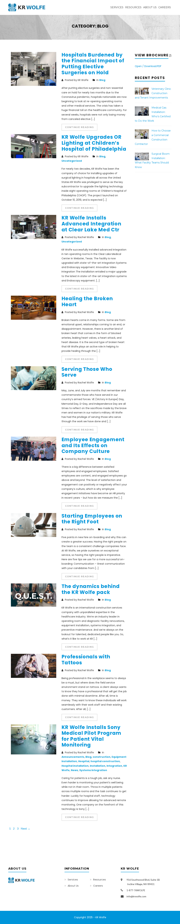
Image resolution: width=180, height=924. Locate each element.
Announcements (73, 757)
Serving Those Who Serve (87, 372)
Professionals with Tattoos (86, 659)
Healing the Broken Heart (87, 301)
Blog (102, 80)
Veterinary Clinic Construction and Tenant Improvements (153, 93)
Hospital (83, 761)
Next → (25, 828)
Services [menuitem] (116, 7)
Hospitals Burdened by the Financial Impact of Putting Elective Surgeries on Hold (93, 63)
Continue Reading (79, 127)
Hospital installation (75, 766)
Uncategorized (72, 161)
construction (101, 757)
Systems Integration (93, 770)
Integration (114, 766)
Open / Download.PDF (148, 66)
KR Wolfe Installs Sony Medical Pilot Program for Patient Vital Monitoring (91, 736)
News (74, 770)
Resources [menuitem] (133, 7)
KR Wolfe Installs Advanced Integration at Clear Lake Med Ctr (91, 223)
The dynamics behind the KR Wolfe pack (91, 589)
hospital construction (105, 761)
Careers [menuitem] (164, 7)
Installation (97, 766)
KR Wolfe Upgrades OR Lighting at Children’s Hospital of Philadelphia (94, 143)
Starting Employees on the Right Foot (92, 518)
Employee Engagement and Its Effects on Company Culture (93, 445)
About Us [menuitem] (150, 7)
